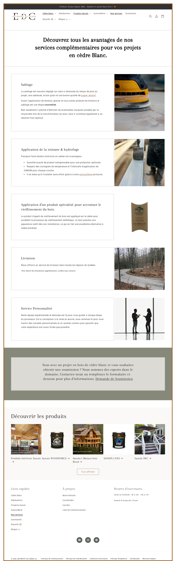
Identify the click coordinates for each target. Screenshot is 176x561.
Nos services (17, 515)
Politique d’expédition (118, 559)
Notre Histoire (69, 495)
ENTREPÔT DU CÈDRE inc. (27, 559)
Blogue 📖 (15, 529)
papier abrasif (88, 95)
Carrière (66, 505)
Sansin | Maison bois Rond (85, 460)
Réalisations (16, 500)
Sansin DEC (141, 458)
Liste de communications (74, 510)
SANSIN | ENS (112, 458)
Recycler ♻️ (16, 524)
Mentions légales (149, 559)
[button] (49, 13)
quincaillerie (86, 174)
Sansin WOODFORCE (54, 458)
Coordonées (68, 500)
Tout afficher (88, 471)
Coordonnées (135, 559)
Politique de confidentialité (76, 559)
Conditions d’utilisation (99, 559)
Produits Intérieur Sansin (26, 458)
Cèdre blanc (16, 495)
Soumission (16, 519)
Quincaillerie (16, 510)
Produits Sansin (18, 505)
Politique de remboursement (52, 559)
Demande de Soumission (114, 379)
